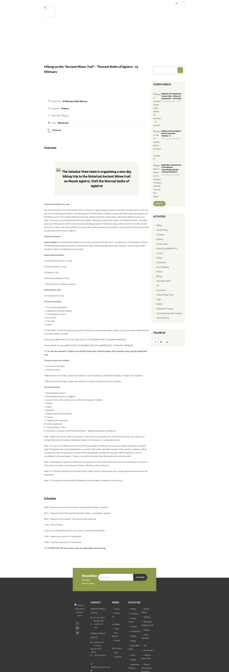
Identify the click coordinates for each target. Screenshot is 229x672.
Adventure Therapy (164, 309)
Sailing (159, 258)
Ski (157, 285)
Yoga (158, 299)
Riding (159, 272)
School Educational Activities (169, 313)
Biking (159, 276)
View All (159, 203)
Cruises (159, 253)
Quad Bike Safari (163, 281)
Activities (94, 11)
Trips (108, 11)
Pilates (159, 304)
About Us (79, 11)
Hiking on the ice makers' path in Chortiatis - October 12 (171, 133)
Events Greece (123, 37)
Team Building (162, 318)
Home (67, 11)
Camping (160, 235)
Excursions (150, 11)
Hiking (159, 225)
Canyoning (161, 262)
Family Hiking (162, 230)
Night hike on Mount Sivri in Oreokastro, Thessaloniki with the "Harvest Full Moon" (171, 168)
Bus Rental (122, 11)
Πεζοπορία (56, 130)
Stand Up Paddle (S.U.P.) (166, 248)
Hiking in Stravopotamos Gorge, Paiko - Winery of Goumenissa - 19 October (171, 96)
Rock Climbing (162, 267)
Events (135, 11)
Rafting (159, 239)
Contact (173, 11)
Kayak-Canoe (162, 244)
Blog (162, 11)
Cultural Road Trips (164, 295)
